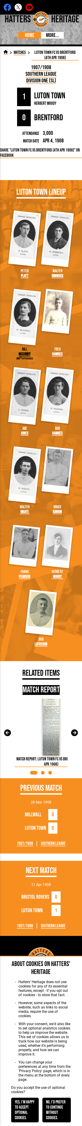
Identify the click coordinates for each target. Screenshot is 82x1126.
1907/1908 (41, 67)
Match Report (41, 690)
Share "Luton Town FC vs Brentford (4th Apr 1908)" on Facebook (40, 153)
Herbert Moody (45, 103)
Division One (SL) (41, 80)
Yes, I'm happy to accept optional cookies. (24, 1110)
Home (29, 35)
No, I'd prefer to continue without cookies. (56, 1110)
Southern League (41, 74)
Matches (20, 52)
